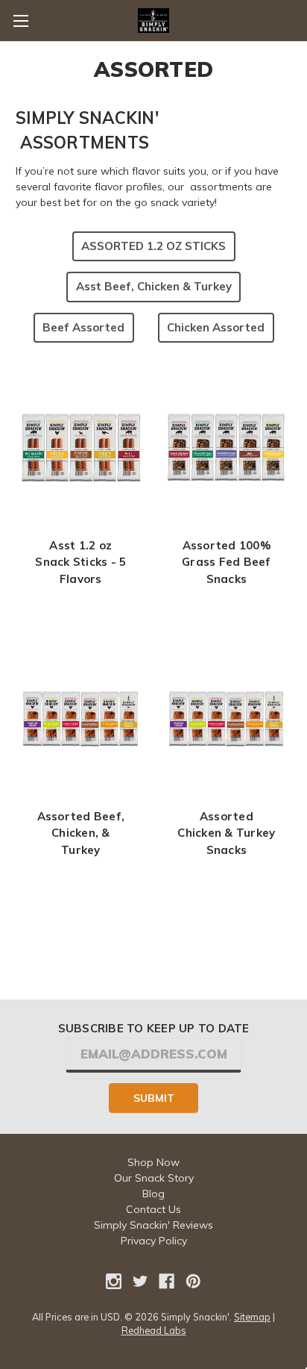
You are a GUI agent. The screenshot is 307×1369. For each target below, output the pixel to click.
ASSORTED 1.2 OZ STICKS (153, 246)
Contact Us (153, 1209)
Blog (153, 1193)
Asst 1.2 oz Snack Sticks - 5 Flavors (80, 562)
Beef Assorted (83, 327)
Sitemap (252, 1317)
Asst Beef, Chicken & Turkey (154, 286)
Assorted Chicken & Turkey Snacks (226, 833)
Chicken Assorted (216, 327)
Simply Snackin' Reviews (153, 1225)
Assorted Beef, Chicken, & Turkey (81, 833)
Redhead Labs (153, 1330)
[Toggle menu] (20, 20)
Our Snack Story (154, 1178)
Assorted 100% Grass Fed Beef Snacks (226, 562)
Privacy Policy (154, 1240)
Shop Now (153, 1162)
